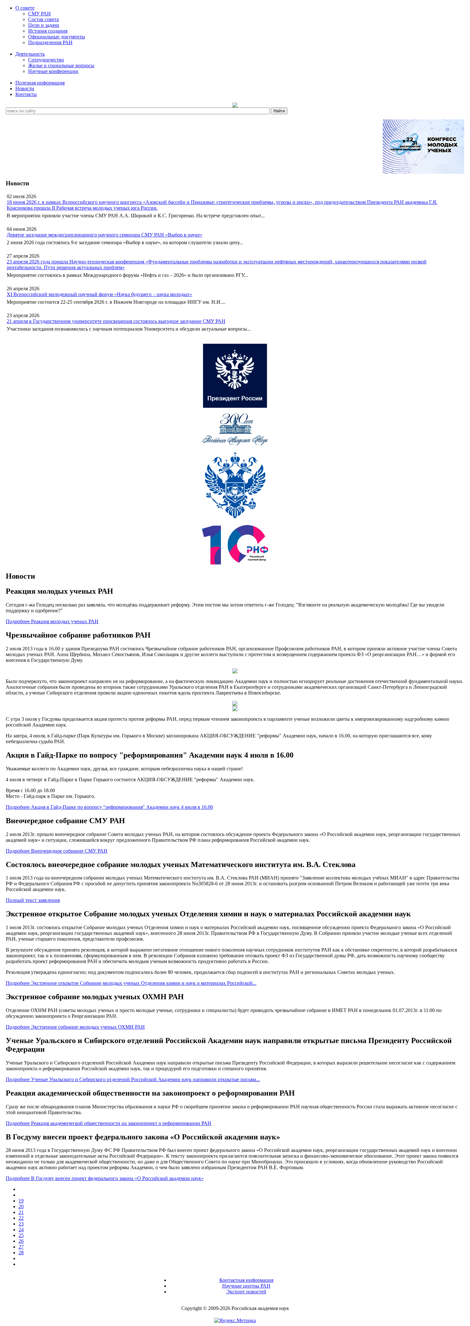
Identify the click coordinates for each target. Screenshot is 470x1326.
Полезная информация (40, 82)
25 (21, 1235)
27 (21, 1247)
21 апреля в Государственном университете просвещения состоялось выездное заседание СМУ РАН (116, 321)
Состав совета (43, 19)
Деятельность (30, 54)
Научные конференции (53, 71)
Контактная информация (246, 1280)
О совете (25, 8)
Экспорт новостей (246, 1291)
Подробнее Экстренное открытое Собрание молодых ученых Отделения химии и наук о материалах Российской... (131, 983)
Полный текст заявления (33, 900)
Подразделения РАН (50, 42)
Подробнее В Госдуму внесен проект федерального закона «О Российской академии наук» (105, 1178)
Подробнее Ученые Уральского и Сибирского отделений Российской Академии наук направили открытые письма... (133, 1079)
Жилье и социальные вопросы (61, 65)
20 (21, 1206)
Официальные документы (56, 36)
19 (21, 1200)
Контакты (26, 94)
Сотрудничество (46, 59)
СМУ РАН (39, 13)
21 (21, 1212)
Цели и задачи (43, 25)
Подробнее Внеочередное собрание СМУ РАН (56, 851)
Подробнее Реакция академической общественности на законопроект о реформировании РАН (108, 1123)
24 (21, 1229)
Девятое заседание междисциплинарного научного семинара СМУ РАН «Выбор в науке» (104, 234)
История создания (47, 31)
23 (21, 1223)
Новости (24, 88)
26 (21, 1241)
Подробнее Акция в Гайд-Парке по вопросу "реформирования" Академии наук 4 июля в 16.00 (109, 807)
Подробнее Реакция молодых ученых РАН (52, 621)
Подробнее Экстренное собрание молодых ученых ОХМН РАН (75, 1027)
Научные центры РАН (246, 1286)
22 (21, 1218)
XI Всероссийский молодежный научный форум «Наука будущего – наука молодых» (99, 294)
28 (21, 1252)
